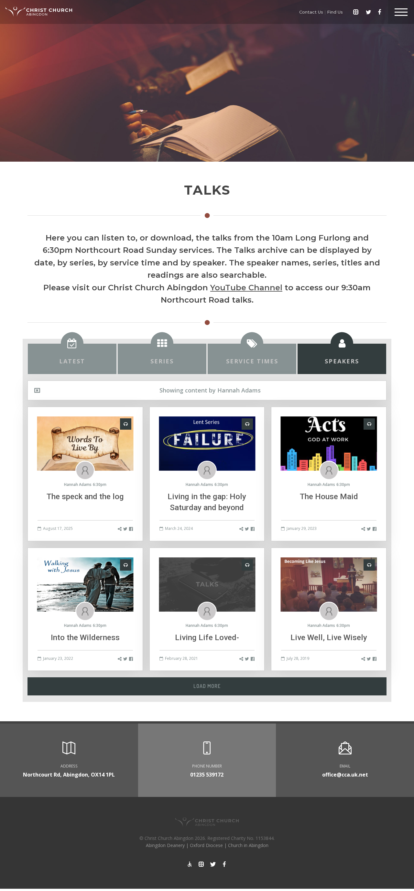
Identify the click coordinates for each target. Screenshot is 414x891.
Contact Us (311, 12)
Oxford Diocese (206, 845)
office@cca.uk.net (345, 774)
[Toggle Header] (401, 12)
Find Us (335, 12)
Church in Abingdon (248, 845)
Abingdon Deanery (165, 845)
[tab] (72, 359)
